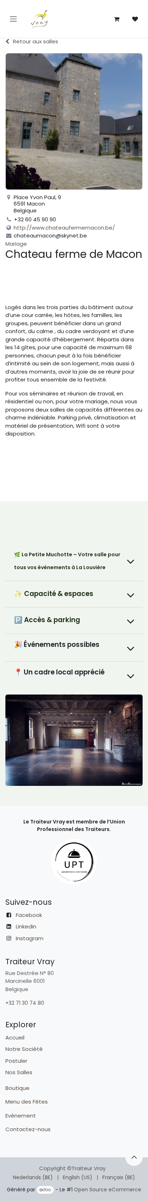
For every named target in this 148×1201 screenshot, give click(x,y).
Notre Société (24, 1049)
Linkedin (26, 926)
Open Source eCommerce (107, 1189)
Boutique (17, 1088)
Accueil (14, 1037)
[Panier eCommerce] (116, 19)
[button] (134, 1157)
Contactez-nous (28, 1129)
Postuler (16, 1061)
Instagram (29, 938)
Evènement (21, 1115)
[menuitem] (33, 1177)
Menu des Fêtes (27, 1101)
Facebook (29, 915)
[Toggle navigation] (13, 19)
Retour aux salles (35, 41)
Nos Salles (18, 1072)
